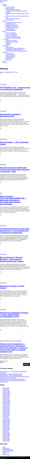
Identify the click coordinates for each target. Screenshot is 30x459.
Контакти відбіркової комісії (13, 36)
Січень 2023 (6, 417)
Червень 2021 (6, 437)
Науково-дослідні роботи (12, 25)
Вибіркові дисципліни (11, 40)
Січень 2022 (6, 431)
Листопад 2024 (6, 400)
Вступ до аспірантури (11, 35)
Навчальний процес (5, 340)
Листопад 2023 (6, 411)
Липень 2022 (6, 425)
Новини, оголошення (16, 340)
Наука (4, 21)
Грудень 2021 (6, 433)
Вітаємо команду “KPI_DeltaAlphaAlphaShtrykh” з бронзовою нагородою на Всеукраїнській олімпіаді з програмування (13, 200)
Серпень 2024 (6, 404)
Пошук (2, 362)
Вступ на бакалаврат (11, 32)
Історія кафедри (10, 53)
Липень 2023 (6, 412)
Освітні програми (10, 7)
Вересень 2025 (6, 393)
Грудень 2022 (6, 418)
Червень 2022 (6, 426)
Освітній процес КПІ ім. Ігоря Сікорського (16, 50)
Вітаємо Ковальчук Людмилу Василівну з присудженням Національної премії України (11, 259)
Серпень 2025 (6, 394)
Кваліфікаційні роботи (11, 26)
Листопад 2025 (6, 391)
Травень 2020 (6, 439)
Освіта (4, 5)
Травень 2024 (6, 408)
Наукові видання (10, 28)
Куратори (8, 44)
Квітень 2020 (6, 440)
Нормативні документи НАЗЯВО (14, 49)
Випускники (9, 58)
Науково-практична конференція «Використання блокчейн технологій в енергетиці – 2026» (14, 169)
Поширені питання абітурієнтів (13, 38)
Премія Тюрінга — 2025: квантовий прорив (11, 375)
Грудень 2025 (6, 390)
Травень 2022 (6, 428)
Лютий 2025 (6, 399)
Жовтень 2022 (6, 421)
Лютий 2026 (6, 389)
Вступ (4, 31)
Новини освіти (9, 47)
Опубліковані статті (11, 23)
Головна (2, 72)
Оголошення (3, 84)
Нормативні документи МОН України (15, 48)
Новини (5, 4)
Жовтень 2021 (6, 435)
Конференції (3, 164)
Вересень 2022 (6, 422)
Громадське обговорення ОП (13, 18)
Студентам (5, 39)
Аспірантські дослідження (12, 27)
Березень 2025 (6, 398)
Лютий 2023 (6, 416)
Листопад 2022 (6, 420)
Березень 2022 (6, 429)
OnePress (21, 457)
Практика (8, 43)
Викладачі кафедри (10, 56)
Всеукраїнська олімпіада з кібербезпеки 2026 (10, 115)
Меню (1, 2)
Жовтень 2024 (6, 402)
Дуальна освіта (9, 19)
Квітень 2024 (6, 409)
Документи (6, 45)
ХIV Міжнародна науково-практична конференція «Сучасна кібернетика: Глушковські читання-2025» (14, 230)
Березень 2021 (6, 438)
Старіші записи (4, 361)
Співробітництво (10, 57)
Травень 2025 (6, 395)
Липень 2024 (6, 406)
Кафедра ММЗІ (9, 72)
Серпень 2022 (6, 424)
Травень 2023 (6, 413)
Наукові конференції (11, 30)
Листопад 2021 (6, 434)
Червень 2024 (6, 407)
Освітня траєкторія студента (13, 9)
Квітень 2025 (6, 396)
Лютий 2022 (6, 430)
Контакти (8, 59)
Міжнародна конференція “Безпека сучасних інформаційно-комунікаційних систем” (14, 314)
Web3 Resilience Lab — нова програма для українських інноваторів (15, 88)
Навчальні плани (10, 8)
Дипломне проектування (12, 41)
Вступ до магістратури (11, 34)
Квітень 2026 (6, 387)
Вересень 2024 (6, 403)
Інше (1, 193)
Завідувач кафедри (10, 54)
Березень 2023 (6, 415)
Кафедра (5, 52)
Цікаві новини (3, 139)
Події (4, 453)
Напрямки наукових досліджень (14, 22)
